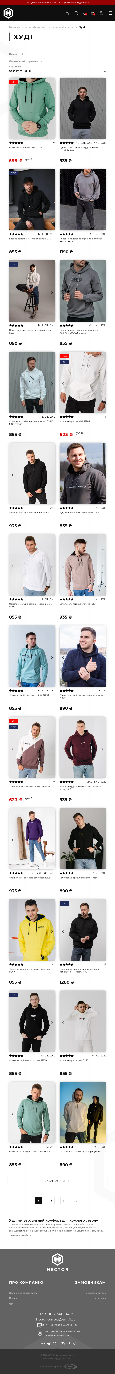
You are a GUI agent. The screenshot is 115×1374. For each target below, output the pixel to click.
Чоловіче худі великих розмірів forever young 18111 (81, 788)
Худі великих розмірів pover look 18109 (29, 877)
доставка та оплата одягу (23, 1293)
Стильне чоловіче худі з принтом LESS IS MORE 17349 (31, 422)
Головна (14, 27)
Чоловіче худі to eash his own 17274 (28, 1060)
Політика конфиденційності (56, 1359)
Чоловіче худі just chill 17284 (75, 421)
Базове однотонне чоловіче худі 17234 (30, 238)
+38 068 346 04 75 (57, 1314)
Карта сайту (99, 1298)
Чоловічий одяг (36, 27)
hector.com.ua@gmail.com (57, 1319)
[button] (12, 109)
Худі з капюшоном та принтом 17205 (79, 512)
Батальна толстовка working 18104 (78, 604)
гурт (11, 1303)
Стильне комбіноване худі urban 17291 (29, 786)
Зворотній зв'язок (96, 1293)
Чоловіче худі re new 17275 (74, 1060)
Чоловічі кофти (63, 27)
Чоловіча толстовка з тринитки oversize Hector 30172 (81, 240)
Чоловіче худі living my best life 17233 (29, 695)
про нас (13, 1298)
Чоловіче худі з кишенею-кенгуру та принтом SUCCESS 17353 (79, 331)
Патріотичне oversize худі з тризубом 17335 (83, 1151)
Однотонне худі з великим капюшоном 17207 (81, 696)
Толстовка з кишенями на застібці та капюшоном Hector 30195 (80, 970)
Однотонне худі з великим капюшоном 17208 (30, 605)
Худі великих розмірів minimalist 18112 (29, 512)
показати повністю (20, 1235)
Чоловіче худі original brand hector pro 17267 (29, 970)
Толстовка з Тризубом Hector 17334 (78, 877)
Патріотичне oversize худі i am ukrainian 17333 (30, 331)
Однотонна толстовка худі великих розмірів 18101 (79, 149)
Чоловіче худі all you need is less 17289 (29, 1151)
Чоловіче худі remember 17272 (25, 147)
